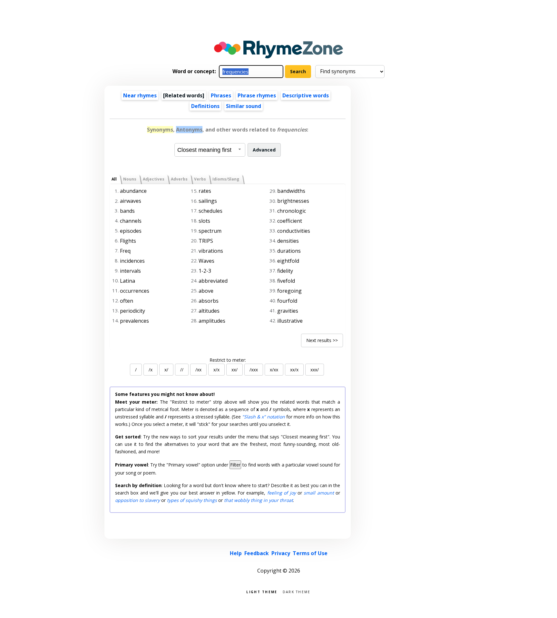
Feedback (256, 553)
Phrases (221, 95)
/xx (198, 370)
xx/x (294, 370)
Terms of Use (310, 553)
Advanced (264, 150)
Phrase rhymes (257, 95)
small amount (319, 493)
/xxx (253, 370)
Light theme (261, 591)
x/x (216, 370)
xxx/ (314, 370)
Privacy (280, 553)
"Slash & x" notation (263, 417)
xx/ (234, 370)
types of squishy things (192, 500)
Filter (235, 465)
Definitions (205, 106)
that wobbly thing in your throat (258, 500)
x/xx (274, 370)
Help (236, 553)
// (181, 370)
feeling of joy (281, 493)
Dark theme (297, 591)
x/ (166, 370)
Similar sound (243, 106)
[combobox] (209, 150)
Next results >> (322, 340)
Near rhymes (140, 95)
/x (150, 370)
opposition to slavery (137, 500)
